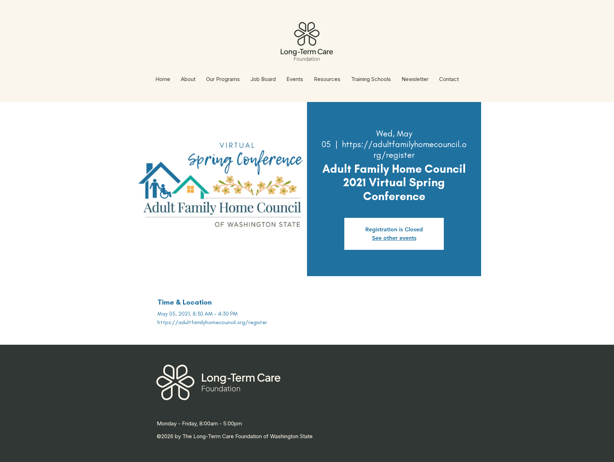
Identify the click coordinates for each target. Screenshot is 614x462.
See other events (394, 238)
